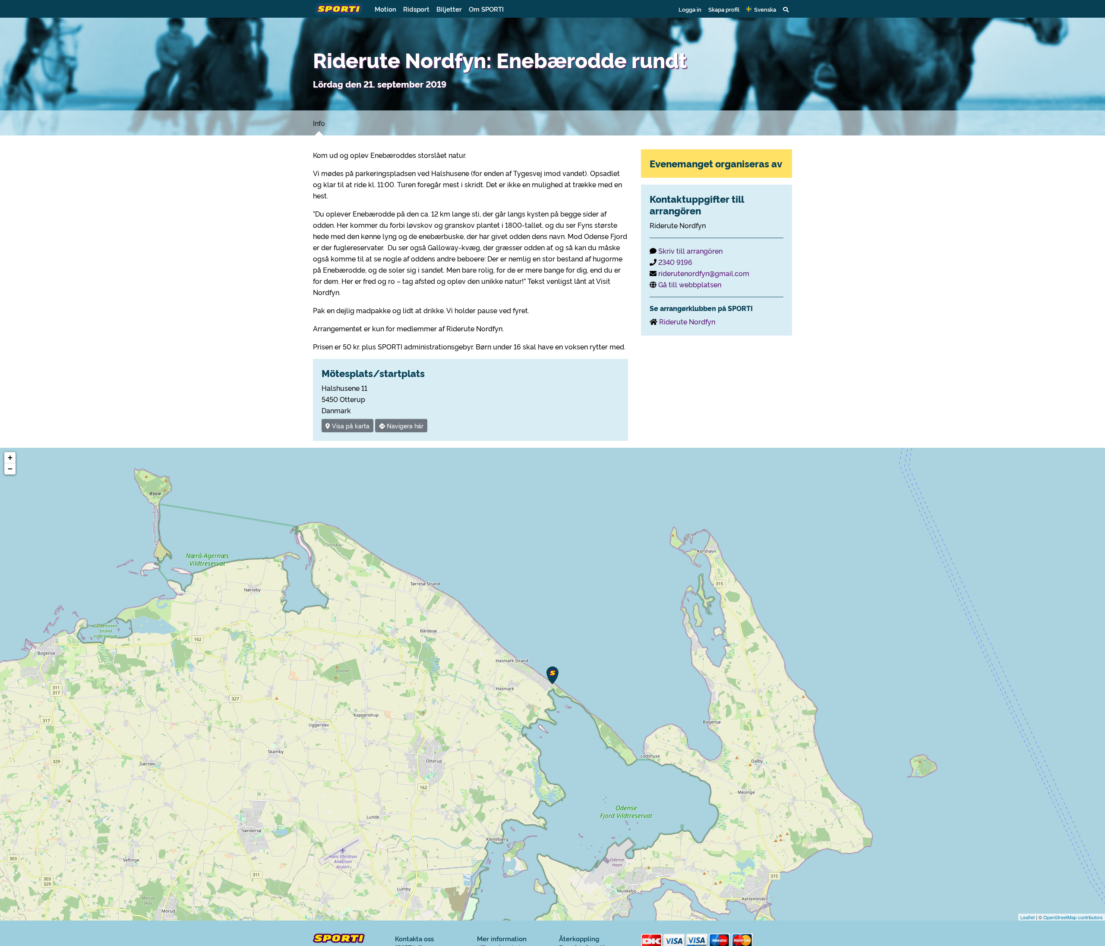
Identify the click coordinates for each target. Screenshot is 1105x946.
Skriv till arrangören (690, 250)
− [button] (10, 468)
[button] (761, 9)
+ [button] (10, 457)
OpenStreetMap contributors (1073, 917)
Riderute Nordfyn (687, 321)
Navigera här (404, 425)
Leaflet (1027, 917)
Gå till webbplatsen (689, 284)
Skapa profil (723, 9)
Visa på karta (349, 425)
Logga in (690, 9)
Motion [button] (385, 8)
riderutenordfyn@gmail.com (703, 273)
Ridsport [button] (416, 8)
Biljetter (449, 8)
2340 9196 (675, 262)
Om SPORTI (486, 8)
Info (319, 123)
